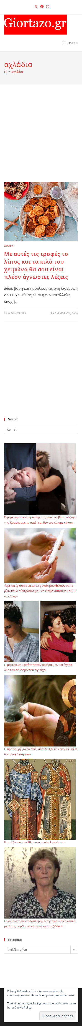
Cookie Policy (23, 1007)
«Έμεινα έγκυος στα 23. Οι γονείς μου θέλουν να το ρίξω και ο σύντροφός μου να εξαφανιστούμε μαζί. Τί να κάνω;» (40, 591)
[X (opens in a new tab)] (36, 7)
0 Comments (17, 313)
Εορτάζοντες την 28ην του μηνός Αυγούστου (34, 842)
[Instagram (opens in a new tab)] (47, 7)
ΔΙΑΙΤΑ (9, 246)
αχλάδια (17, 72)
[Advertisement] (41, 139)
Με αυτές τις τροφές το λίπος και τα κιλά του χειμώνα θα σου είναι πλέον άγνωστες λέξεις (36, 265)
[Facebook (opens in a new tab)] (42, 7)
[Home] (5, 72)
